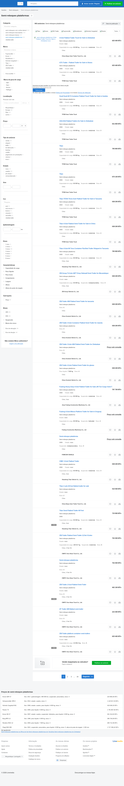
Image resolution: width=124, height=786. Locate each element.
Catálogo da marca (34, 759)
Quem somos (5, 746)
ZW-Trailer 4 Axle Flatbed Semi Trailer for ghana (76, 365)
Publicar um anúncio (101, 663)
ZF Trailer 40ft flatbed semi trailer (71, 609)
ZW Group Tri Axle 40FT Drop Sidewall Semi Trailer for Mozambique (83, 273)
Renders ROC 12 (8, 723)
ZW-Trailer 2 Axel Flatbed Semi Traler (72, 584)
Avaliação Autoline (34, 756)
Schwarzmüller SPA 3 (9, 701)
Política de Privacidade (63, 92)
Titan (61, 146)
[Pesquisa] (29, 3)
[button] (115, 56)
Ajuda (3, 749)
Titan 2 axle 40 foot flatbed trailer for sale (74, 486)
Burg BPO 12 (7, 718)
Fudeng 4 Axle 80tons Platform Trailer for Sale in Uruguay (80, 411)
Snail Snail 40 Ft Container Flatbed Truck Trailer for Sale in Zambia (83, 96)
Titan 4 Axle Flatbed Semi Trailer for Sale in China (77, 223)
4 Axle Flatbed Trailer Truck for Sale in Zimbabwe (77, 38)
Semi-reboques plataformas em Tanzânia (41, 732)
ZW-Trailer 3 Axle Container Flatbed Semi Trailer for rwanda (80, 323)
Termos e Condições (35, 746)
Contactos (4, 752)
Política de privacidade (35, 749)
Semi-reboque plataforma (68, 436)
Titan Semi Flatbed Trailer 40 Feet (71, 510)
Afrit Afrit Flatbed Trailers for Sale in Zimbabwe (76, 121)
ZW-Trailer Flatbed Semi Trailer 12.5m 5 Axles (75, 535)
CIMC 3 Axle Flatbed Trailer (69, 461)
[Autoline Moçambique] (8, 3)
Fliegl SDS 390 (7, 727)
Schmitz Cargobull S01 (9, 705)
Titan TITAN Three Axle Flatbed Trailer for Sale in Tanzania (80, 199)
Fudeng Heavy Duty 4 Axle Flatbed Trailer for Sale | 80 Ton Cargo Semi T (85, 387)
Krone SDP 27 (7, 696)
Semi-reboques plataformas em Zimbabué (67, 732)
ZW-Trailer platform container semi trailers (74, 633)
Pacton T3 (6, 710)
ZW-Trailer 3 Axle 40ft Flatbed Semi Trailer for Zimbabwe (79, 344)
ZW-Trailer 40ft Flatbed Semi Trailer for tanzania (76, 301)
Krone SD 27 (6, 714)
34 (77, 677)
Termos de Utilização (84, 92)
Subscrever (38, 90)
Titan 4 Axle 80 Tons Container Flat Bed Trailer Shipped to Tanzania (84, 248)
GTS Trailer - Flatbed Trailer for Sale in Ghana (75, 62)
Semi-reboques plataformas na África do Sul (15, 732)
